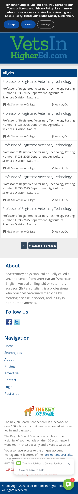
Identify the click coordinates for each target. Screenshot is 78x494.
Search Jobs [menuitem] (13, 352)
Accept (11, 24)
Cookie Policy (13, 16)
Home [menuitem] (9, 346)
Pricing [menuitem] (9, 366)
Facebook (9, 322)
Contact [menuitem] (10, 380)
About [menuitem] (9, 359)
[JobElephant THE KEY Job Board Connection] (39, 408)
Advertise (11, 373)
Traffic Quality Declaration (56, 16)
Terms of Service (17, 8)
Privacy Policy (44, 8)
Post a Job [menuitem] (11, 393)
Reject (28, 24)
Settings (45, 24)
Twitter (17, 322)
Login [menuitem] (8, 387)
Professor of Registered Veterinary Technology (36, 81)
